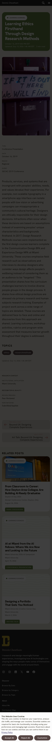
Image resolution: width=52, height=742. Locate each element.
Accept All (9, 738)
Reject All (25, 738)
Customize (42, 738)
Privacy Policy (7, 732)
